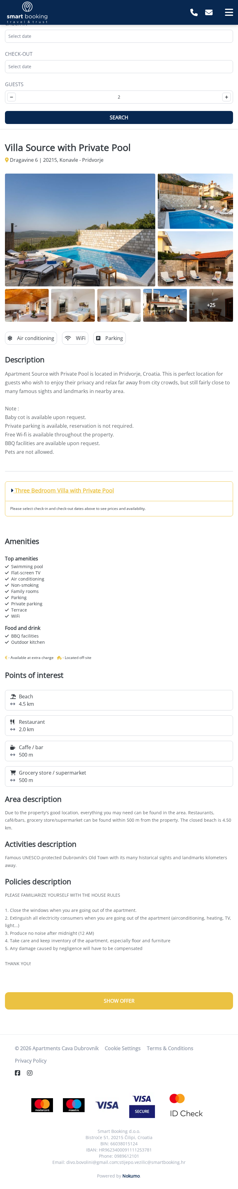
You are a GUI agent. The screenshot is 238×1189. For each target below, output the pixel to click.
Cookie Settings (123, 1048)
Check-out (19, 54)
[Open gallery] (80, 230)
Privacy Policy (30, 1060)
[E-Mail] (209, 12)
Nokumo (131, 1176)
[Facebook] (20, 1073)
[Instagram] (32, 1073)
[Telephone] (194, 12)
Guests (14, 84)
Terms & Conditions (170, 1048)
